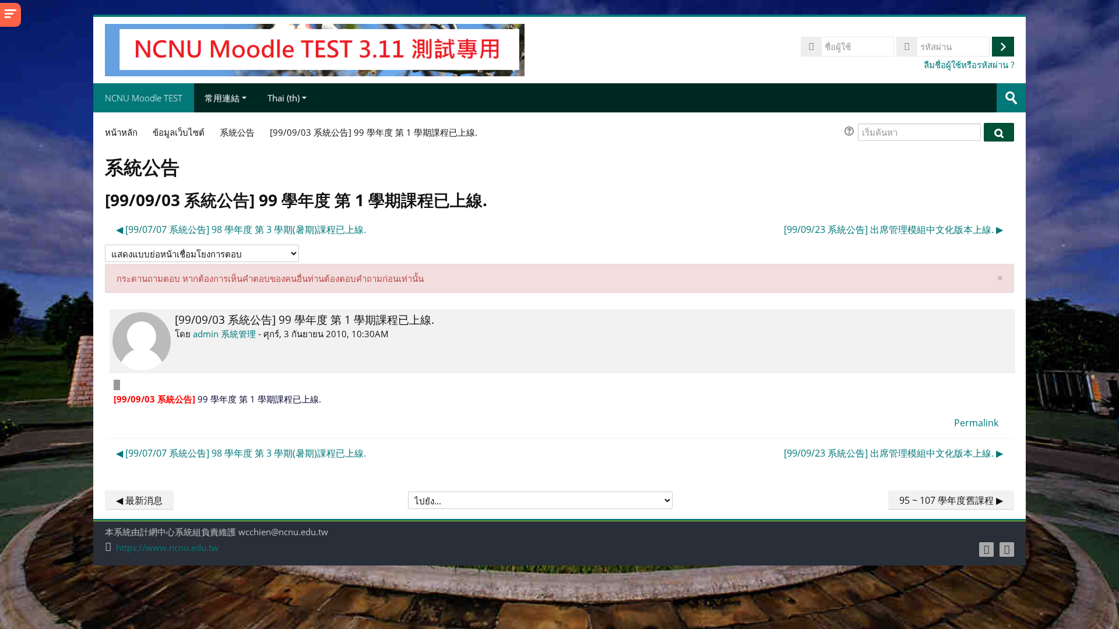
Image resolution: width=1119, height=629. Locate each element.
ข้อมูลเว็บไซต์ (179, 132)
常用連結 (222, 98)
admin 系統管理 (224, 334)
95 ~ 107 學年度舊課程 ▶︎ (951, 500)
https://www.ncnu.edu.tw (167, 547)
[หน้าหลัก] (315, 49)
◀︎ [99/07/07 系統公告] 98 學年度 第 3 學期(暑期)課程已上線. (241, 229)
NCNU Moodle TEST (143, 98)
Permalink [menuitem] (976, 422)
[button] (851, 132)
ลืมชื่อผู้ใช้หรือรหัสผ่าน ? (969, 64)
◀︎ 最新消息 (139, 500)
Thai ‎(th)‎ (284, 98)
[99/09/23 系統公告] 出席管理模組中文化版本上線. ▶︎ (893, 229)
